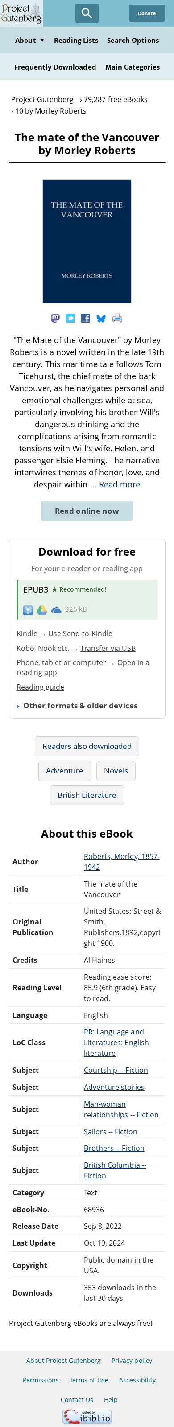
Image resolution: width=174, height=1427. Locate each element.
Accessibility (137, 1380)
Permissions (41, 1380)
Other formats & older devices (80, 705)
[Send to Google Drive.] (42, 609)
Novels (116, 770)
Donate (147, 13)
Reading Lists (76, 40)
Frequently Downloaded (55, 66)
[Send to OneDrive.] (56, 609)
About (30, 40)
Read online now (87, 511)
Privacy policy (132, 1360)
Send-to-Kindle (88, 633)
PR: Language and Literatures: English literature (116, 1042)
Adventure (64, 770)
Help (111, 1399)
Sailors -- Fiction (110, 1132)
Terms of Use (89, 1380)
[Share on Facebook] (85, 317)
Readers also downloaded (87, 746)
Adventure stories (114, 1087)
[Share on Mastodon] (55, 317)
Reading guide (41, 687)
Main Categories (132, 66)
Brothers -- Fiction (114, 1148)
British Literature (87, 795)
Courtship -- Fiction (116, 1070)
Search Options (133, 40)
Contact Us (77, 1399)
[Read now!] (87, 301)
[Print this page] (117, 317)
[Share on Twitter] (70, 317)
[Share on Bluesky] (101, 317)
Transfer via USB (108, 648)
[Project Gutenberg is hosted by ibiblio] (87, 1421)
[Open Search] (87, 13)
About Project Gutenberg (63, 1360)
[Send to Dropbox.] (28, 609)
